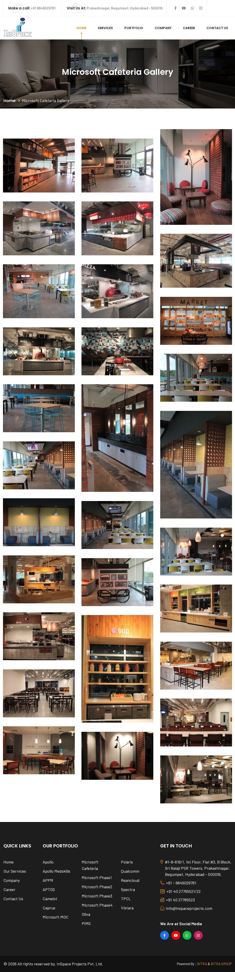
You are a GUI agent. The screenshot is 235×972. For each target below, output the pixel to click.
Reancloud (130, 880)
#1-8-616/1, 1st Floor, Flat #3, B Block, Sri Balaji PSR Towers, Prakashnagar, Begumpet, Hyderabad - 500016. (198, 868)
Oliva (86, 914)
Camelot (50, 898)
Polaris (127, 861)
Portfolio (133, 28)
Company (163, 28)
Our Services (14, 871)
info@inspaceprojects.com (189, 908)
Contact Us (217, 28)
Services (105, 28)
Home (81, 28)
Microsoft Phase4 (97, 905)
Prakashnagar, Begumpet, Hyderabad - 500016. (115, 8)
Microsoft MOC (55, 916)
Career (189, 28)
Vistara (127, 907)
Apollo (48, 861)
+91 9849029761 (32, 8)
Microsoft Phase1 (97, 877)
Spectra (128, 889)
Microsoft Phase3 (97, 895)
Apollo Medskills (56, 871)
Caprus (49, 907)
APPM (48, 880)
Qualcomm (130, 871)
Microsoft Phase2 (97, 886)
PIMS (86, 923)
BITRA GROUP (221, 964)
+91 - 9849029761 (181, 882)
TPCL (126, 898)
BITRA (202, 964)
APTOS (49, 889)
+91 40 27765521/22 (183, 891)
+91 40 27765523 (180, 899)
